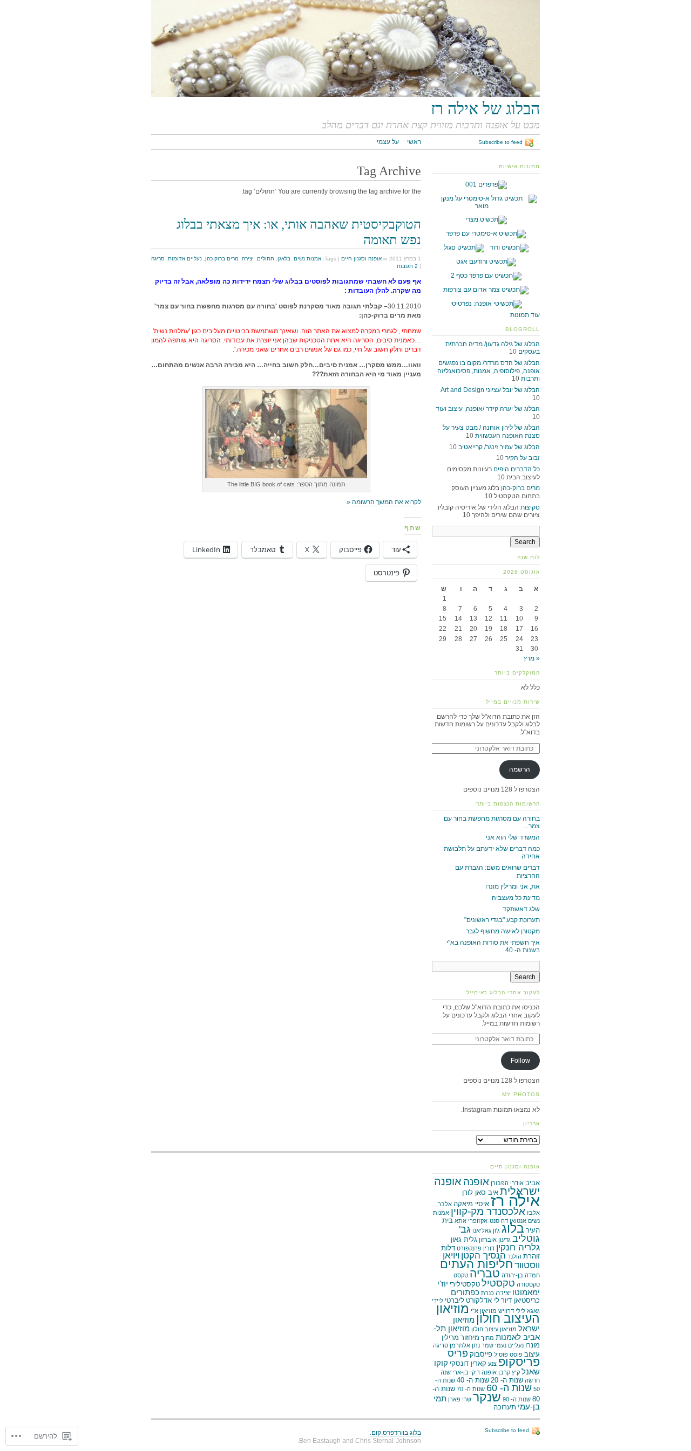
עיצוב (532, 1354)
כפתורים (465, 1292)
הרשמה (519, 769)
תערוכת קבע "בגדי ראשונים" (502, 920)
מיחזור (469, 1337)
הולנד (514, 1256)
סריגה (158, 259)
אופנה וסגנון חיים (361, 259)
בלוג (513, 1228)
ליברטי (454, 1300)
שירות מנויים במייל (513, 702)
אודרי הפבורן (507, 1183)
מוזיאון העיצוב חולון (488, 1314)
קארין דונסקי (468, 1363)
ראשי (414, 142)
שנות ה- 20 (507, 1380)
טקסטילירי (465, 1284)
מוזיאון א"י (484, 1311)
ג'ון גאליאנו (486, 1230)
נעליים (516, 1345)
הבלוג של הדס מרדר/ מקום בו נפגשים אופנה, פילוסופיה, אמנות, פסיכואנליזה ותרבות (488, 370)
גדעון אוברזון (495, 1239)
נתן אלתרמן (465, 1345)
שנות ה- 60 (509, 1388)
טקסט (460, 1275)
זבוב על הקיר (522, 458)
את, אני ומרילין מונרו (512, 886)
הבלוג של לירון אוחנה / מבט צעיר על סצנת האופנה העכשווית (491, 431)
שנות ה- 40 (473, 1380)
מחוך (487, 1338)
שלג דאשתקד (521, 909)
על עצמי (388, 142)
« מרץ (532, 658)
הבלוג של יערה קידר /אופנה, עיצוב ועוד (488, 408)
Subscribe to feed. (506, 1430)
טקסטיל (498, 1283)
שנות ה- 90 (517, 1399)
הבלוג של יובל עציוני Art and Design (490, 390)
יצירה (248, 259)
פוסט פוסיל (508, 1354)
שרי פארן (459, 1399)
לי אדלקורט (482, 1300)
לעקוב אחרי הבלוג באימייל (503, 992)
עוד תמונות (525, 315)
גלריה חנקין (518, 1247)
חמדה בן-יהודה (521, 1275)
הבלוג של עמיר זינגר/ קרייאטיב (499, 447)
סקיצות (530, 507)
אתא (460, 1221)
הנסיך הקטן (483, 1255)
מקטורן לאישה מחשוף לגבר (503, 931)
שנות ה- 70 (471, 1389)
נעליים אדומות (185, 259)
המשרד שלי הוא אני (513, 837)
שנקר (487, 1397)
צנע (492, 1363)
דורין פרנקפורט (475, 1248)
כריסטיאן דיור (520, 1300)
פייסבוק (481, 1354)
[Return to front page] (345, 95)
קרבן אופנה (496, 1372)
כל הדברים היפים (516, 469)
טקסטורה (528, 1284)
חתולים (265, 259)
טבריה (485, 1273)
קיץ (516, 1372)
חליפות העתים (476, 1264)
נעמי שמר (494, 1345)
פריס (458, 1353)
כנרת (487, 1293)
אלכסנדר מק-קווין (488, 1211)
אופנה (476, 1181)
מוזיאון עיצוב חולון (494, 1329)
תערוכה (504, 1407)
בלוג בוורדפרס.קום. (395, 1432)
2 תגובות (407, 266)
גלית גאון (464, 1239)
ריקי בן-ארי (466, 1372)
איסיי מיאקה (471, 1204)
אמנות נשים (307, 259)
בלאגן (283, 259)
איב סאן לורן (480, 1192)
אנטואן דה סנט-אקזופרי (497, 1221)
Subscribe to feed (500, 142)
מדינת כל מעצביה (516, 898)
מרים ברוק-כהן (222, 259)
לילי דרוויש (511, 1311)
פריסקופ (519, 1362)
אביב (532, 1183)
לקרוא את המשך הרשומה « (384, 502)
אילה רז (515, 1200)
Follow (520, 1060)
